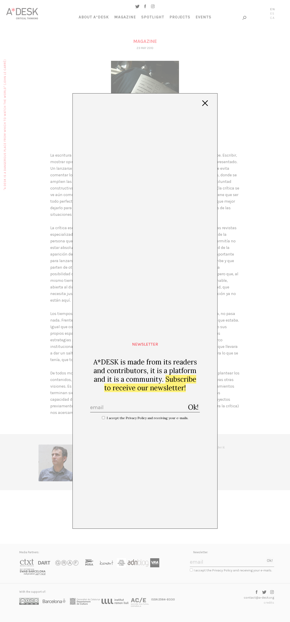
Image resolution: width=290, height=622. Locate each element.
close (205, 103)
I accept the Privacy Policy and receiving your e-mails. (147, 418)
